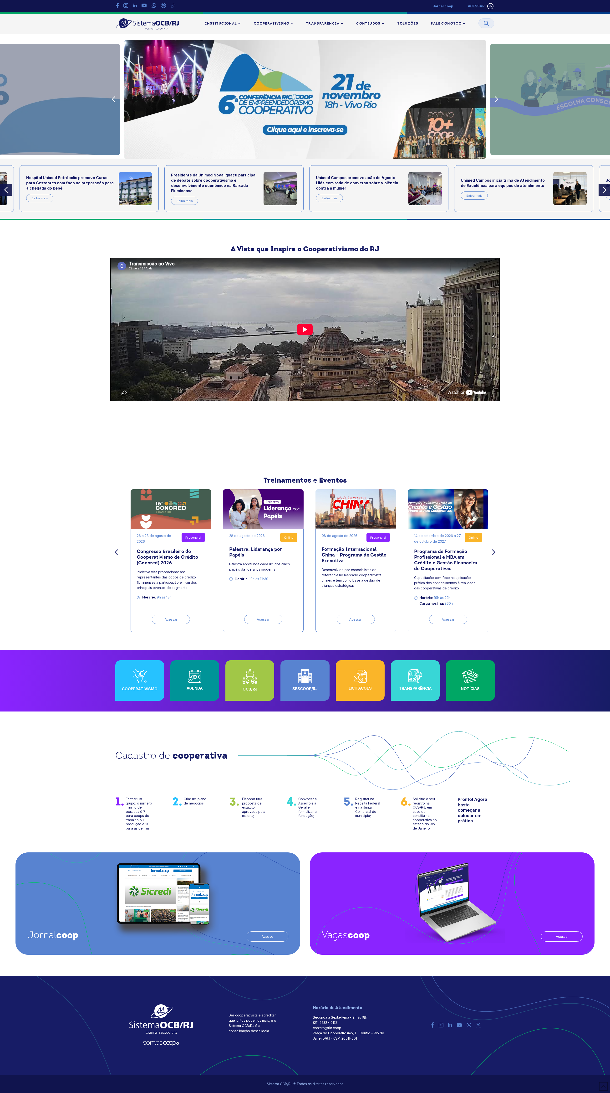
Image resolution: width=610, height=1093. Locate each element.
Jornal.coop (443, 6)
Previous (114, 99)
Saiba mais (39, 201)
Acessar (171, 619)
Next (497, 99)
